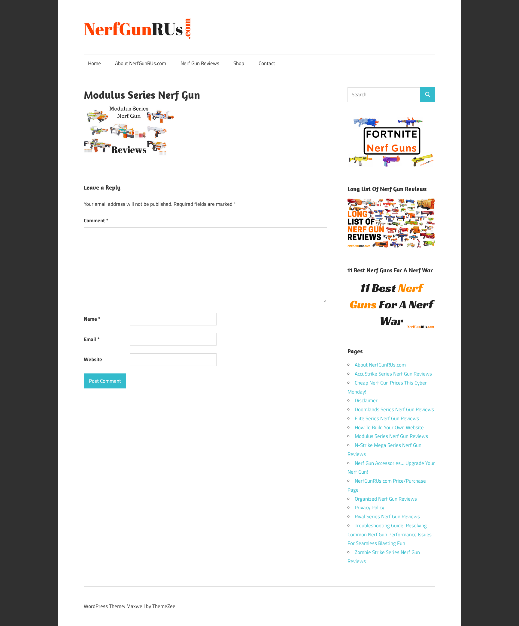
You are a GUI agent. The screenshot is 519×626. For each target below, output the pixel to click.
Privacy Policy (369, 507)
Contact (267, 63)
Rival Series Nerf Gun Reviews (387, 516)
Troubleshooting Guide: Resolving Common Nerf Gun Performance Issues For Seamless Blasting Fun (390, 534)
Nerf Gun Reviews (200, 63)
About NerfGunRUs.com (140, 63)
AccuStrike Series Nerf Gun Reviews (393, 374)
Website (93, 359)
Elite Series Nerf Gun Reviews (387, 418)
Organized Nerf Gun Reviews (386, 499)
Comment (96, 220)
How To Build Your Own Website (389, 427)
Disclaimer (366, 400)
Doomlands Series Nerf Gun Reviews (394, 409)
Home (94, 63)
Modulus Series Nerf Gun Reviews (391, 436)
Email (91, 339)
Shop (238, 63)
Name (92, 319)
